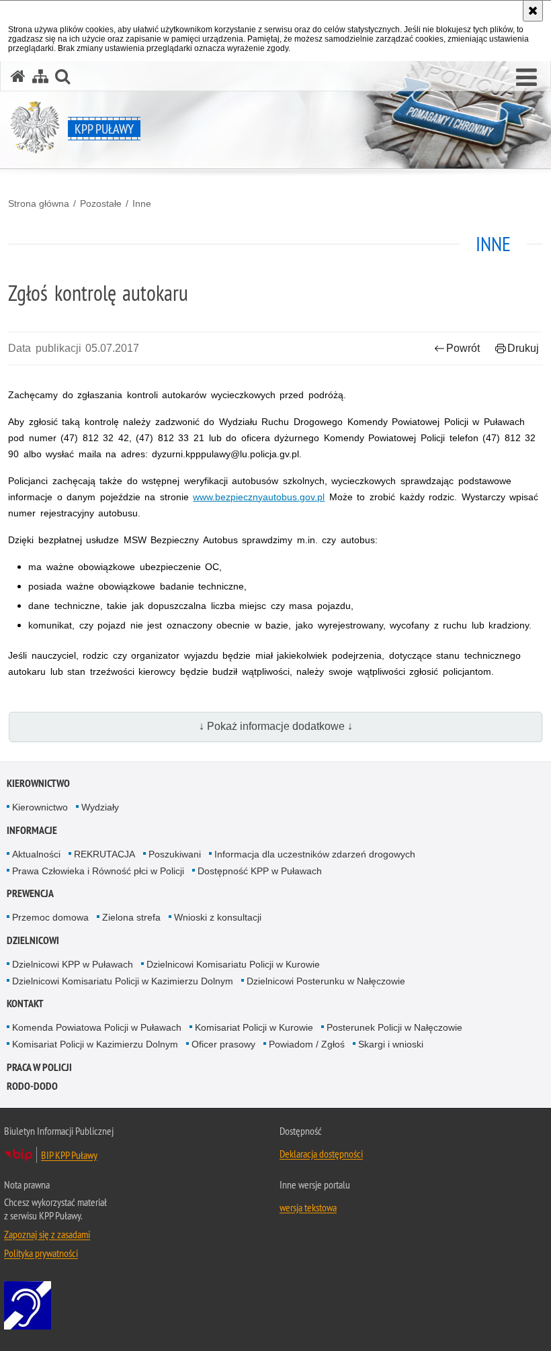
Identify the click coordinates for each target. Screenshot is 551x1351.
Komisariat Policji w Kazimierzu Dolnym (95, 1044)
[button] (526, 78)
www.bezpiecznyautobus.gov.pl (259, 497)
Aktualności (36, 854)
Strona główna (38, 203)
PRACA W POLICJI (39, 1067)
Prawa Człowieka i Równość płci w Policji (98, 871)
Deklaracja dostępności (321, 1153)
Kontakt (25, 1003)
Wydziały (100, 807)
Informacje (32, 830)
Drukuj (523, 348)
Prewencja (30, 893)
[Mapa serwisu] (40, 76)
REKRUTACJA (104, 854)
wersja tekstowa (308, 1207)
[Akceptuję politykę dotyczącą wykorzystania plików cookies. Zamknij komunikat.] (533, 10)
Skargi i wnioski (390, 1044)
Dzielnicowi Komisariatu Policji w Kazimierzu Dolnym (122, 981)
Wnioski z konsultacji (217, 917)
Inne (141, 203)
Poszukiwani (175, 854)
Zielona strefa (131, 917)
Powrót (463, 348)
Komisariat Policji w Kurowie (254, 1027)
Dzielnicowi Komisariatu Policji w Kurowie (233, 964)
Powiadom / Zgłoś (307, 1044)
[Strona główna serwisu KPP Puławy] (18, 76)
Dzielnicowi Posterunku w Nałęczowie (326, 981)
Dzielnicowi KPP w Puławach (72, 964)
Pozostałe (101, 203)
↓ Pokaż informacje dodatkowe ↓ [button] (276, 726)
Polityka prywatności (41, 1253)
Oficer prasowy (223, 1044)
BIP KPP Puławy (69, 1155)
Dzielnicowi (33, 940)
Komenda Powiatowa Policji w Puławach (96, 1027)
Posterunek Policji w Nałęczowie (394, 1027)
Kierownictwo (38, 783)
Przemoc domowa (50, 917)
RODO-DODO (32, 1086)
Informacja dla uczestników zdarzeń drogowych (314, 854)
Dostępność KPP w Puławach (260, 871)
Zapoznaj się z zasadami (47, 1234)
